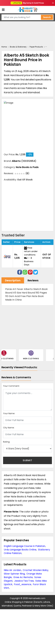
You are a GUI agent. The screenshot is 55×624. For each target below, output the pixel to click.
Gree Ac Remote (23, 577)
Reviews (33, 280)
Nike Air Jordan (12, 570)
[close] (53, 3)
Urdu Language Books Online (20, 549)
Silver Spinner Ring (14, 573)
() (27, 173)
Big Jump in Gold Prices (28, 3)
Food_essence (22, 584)
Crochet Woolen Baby (35, 570)
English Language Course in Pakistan (24, 546)
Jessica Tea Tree (24, 580)
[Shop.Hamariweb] (27, 9)
